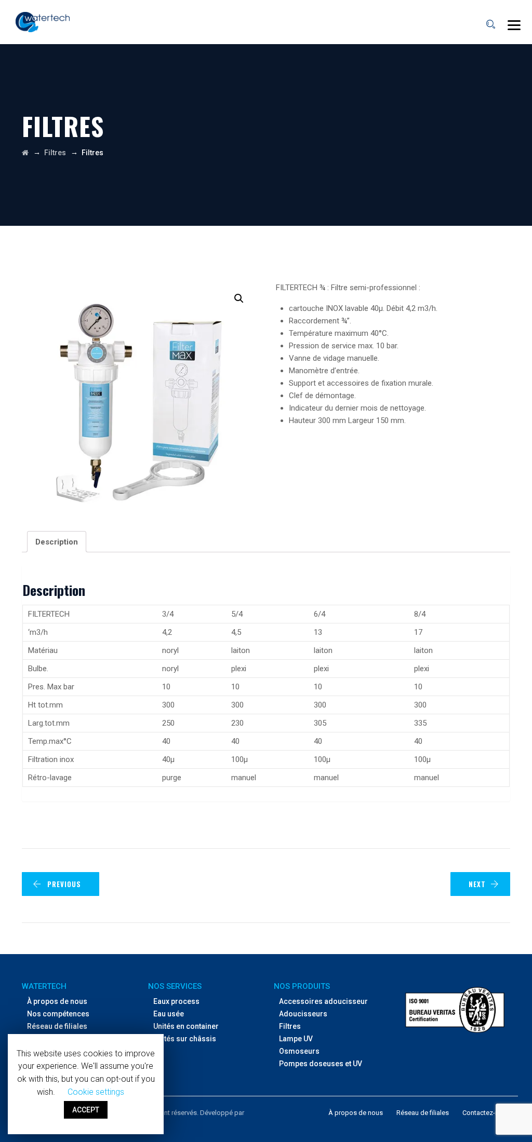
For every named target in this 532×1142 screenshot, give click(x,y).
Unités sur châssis (184, 1039)
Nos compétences (58, 1014)
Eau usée (168, 1014)
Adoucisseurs (303, 1014)
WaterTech (44, 986)
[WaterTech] (43, 22)
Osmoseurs (299, 1051)
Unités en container (186, 1026)
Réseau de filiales (57, 1026)
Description (56, 542)
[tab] (56, 541)
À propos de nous (57, 1001)
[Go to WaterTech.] (25, 152)
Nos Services (175, 986)
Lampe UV (296, 1039)
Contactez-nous (486, 1113)
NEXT (477, 884)
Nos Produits (302, 986)
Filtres (290, 1026)
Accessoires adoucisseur (323, 1001)
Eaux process (176, 1001)
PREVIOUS (64, 884)
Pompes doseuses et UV (320, 1063)
